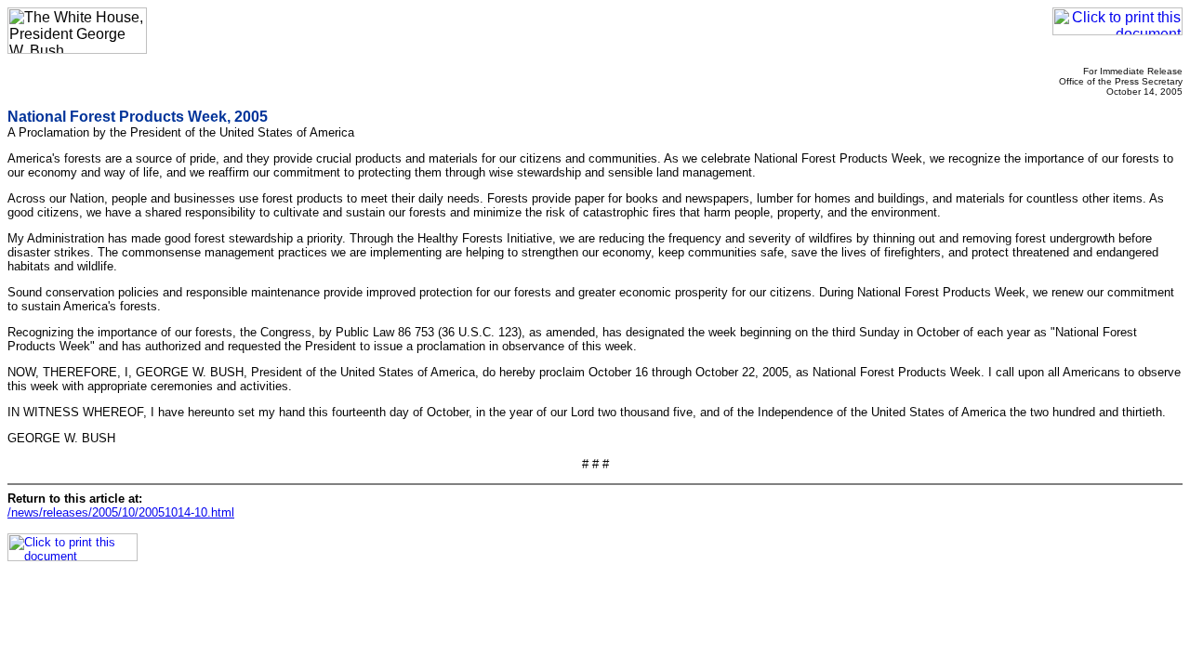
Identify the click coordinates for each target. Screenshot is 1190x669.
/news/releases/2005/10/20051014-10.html (120, 512)
